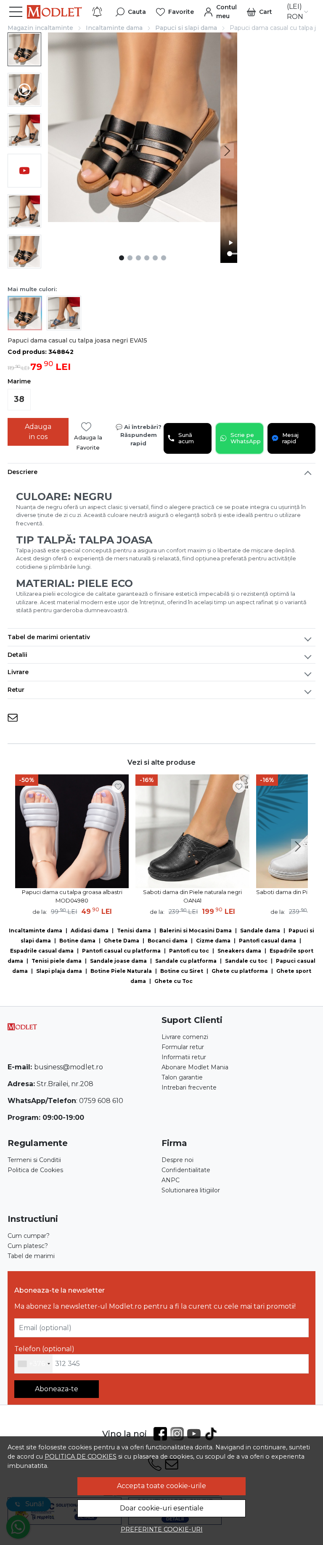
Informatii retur (184, 1057)
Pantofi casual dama (267, 940)
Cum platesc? (28, 1246)
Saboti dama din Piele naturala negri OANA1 (192, 896)
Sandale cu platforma (186, 961)
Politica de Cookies (35, 1170)
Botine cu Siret (181, 971)
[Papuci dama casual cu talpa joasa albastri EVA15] (64, 312)
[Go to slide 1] (121, 257)
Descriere (22, 472)
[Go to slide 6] (163, 257)
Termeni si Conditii (34, 1160)
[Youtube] (195, 1434)
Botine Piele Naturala (121, 971)
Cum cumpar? (29, 1236)
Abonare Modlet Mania (195, 1067)
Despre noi (177, 1160)
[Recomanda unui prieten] (13, 717)
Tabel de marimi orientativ (49, 637)
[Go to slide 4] (146, 257)
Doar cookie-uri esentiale (162, 1508)
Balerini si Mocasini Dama (195, 930)
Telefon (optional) (44, 1349)
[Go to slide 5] (155, 257)
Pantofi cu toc (189, 951)
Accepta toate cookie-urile (161, 1486)
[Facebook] (162, 1434)
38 (19, 399)
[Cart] (259, 12)
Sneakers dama (239, 951)
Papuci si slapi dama (186, 28)
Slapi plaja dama (59, 971)
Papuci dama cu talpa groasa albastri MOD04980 (72, 896)
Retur (16, 690)
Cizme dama (213, 940)
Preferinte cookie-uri (162, 1529)
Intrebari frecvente (189, 1087)
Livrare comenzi (185, 1037)
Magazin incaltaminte (40, 28)
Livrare (18, 672)
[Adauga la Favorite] (118, 786)
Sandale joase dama (118, 961)
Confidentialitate (186, 1170)
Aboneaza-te (56, 1389)
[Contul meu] (220, 12)
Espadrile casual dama (42, 951)
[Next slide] (227, 150)
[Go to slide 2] (129, 257)
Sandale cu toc (246, 961)
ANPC (171, 1180)
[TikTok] (212, 1434)
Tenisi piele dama (57, 961)
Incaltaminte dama (114, 28)
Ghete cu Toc (173, 981)
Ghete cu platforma (240, 971)
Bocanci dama (168, 940)
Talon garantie (182, 1077)
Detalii (17, 655)
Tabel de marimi (31, 1256)
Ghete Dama (121, 940)
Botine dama (77, 940)
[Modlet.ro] (54, 12)
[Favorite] (175, 12)
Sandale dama (260, 930)
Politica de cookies (80, 1456)
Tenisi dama (134, 930)
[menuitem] (24, 49)
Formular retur (183, 1047)
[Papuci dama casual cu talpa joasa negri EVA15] (24, 312)
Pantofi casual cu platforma (121, 951)
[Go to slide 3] (138, 257)
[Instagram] (178, 1434)
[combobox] (34, 1364)
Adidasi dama (90, 930)
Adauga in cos (38, 432)
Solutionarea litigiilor (191, 1190)
